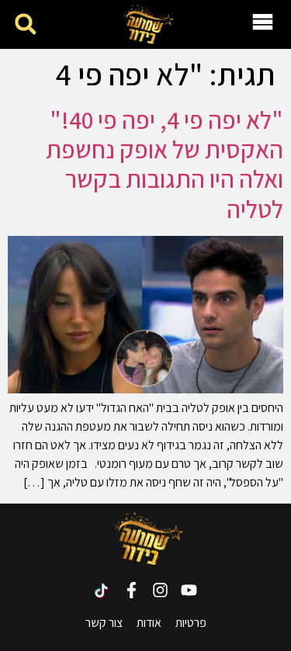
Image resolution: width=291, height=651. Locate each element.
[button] (25, 24)
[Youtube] (189, 590)
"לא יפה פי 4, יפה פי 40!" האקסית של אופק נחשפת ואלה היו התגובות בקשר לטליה (164, 164)
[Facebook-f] (131, 590)
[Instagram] (160, 590)
